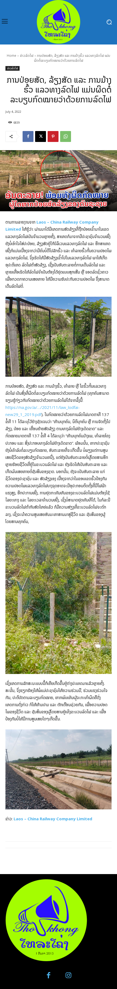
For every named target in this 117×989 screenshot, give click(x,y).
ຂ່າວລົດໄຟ (26, 55)
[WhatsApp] (65, 136)
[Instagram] (68, 975)
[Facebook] (28, 136)
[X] (40, 136)
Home (11, 55)
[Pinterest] (53, 136)
